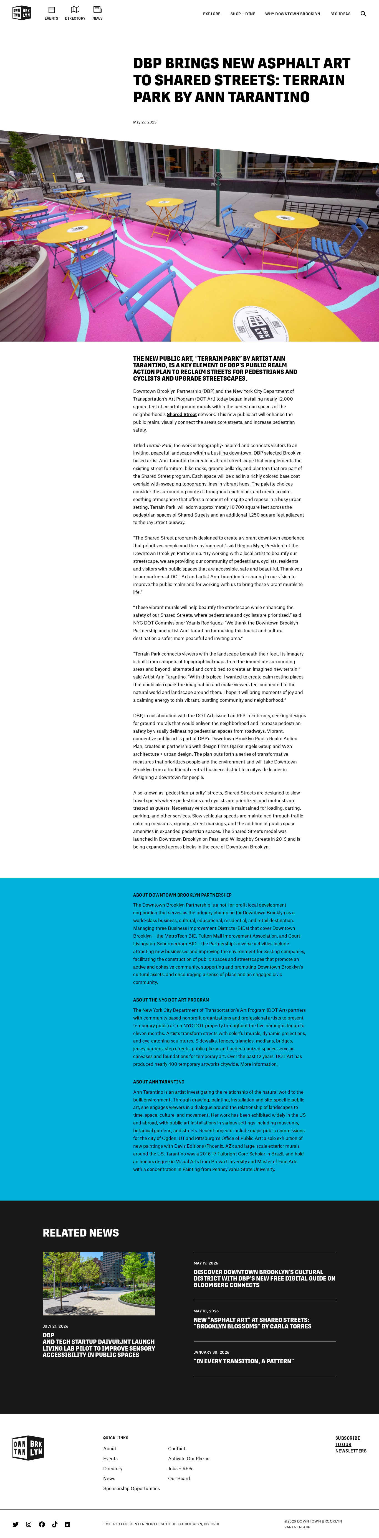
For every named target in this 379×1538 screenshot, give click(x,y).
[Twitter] (16, 1524)
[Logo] (21, 19)
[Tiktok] (55, 1524)
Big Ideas (340, 14)
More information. (259, 1064)
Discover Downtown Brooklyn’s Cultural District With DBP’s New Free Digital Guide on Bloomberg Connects (264, 1279)
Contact (176, 1448)
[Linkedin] (67, 1524)
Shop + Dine (243, 14)
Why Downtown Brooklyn (292, 14)
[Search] (363, 14)
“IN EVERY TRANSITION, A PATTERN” (244, 1361)
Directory (112, 1468)
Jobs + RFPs (180, 1468)
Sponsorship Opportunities (131, 1488)
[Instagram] (29, 1524)
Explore (212, 14)
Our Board (179, 1478)
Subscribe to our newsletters (351, 1444)
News (109, 1478)
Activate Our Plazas (188, 1458)
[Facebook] (43, 1524)
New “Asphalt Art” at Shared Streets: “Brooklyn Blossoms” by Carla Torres (253, 1323)
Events (110, 1458)
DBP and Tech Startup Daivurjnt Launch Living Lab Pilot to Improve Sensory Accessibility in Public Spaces (99, 1345)
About (109, 1448)
